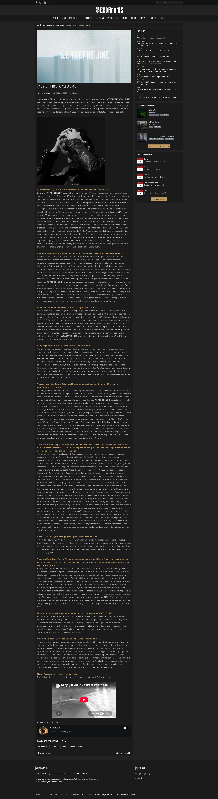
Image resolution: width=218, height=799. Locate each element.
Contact (138, 778)
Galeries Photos (113, 18)
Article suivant (44, 753)
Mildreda (152, 110)
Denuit (146, 159)
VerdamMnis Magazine (45, 25)
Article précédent (122, 753)
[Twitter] (65, 741)
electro (65, 747)
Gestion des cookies (128, 794)
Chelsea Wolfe (154, 121)
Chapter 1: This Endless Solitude (161, 136)
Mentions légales (87, 794)
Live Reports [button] (73, 18)
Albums (162, 18)
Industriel (160, 138)
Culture (133, 18)
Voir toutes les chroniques (159, 146)
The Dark (152, 124)
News (64, 18)
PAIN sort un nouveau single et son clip (151, 38)
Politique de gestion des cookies (107, 794)
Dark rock (157, 126)
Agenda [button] (142, 18)
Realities (152, 112)
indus (73, 747)
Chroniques (88, 18)
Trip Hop (152, 138)
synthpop (55, 747)
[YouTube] (45, 2)
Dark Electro (164, 115)
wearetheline (43, 747)
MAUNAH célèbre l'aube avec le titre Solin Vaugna (155, 51)
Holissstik (152, 133)
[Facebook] (36, 2)
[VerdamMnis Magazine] (109, 10)
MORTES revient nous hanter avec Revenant (153, 56)
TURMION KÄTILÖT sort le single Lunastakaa (153, 77)
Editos (124, 18)
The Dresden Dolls (151, 183)
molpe (80, 747)
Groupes (153, 18)
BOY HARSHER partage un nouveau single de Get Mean (157, 97)
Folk (151, 126)
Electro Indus (154, 115)
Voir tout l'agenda (158, 199)
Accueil (55, 18)
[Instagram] (40, 2)
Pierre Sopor (46, 93)
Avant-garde (169, 138)
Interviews (99, 18)
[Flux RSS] (50, 2)
